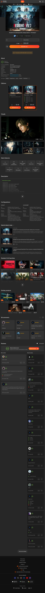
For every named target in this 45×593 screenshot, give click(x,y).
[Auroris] (29, 540)
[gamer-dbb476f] (3, 384)
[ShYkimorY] (29, 421)
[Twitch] (30, 578)
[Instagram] (21, 578)
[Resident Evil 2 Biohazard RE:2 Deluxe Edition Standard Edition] (15, 96)
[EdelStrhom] (29, 513)
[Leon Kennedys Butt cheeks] (3, 322)
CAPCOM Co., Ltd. (13, 69)
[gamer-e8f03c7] (32, 333)
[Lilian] (3, 333)
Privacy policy (22, 560)
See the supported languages (15, 65)
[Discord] (15, 578)
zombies (7, 78)
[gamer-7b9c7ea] (29, 527)
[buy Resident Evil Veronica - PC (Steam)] (8, 264)
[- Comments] (40, 317)
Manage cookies (22, 585)
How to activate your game (14, 67)
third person (25, 78)
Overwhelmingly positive (14, 74)
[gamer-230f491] (29, 395)
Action (11, 73)
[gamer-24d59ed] (29, 460)
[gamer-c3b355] (18, 333)
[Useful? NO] (24, 363)
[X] (18, 578)
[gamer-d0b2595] (29, 407)
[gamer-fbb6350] (29, 448)
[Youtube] (27, 578)
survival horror (12, 78)
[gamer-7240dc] (29, 368)
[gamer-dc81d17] (29, 496)
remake (20, 78)
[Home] (4, 1)
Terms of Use (22, 558)
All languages (41, 343)
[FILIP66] (29, 379)
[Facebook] (24, 578)
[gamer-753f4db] (29, 432)
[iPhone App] (14, 581)
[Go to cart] (40, 1)
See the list (12, 64)
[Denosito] (29, 471)
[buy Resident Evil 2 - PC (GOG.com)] (22, 264)
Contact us (22, 564)
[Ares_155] (29, 484)
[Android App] (22, 581)
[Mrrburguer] (29, 356)
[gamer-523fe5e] (3, 356)
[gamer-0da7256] (18, 322)
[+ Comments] (43, 317)
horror (17, 78)
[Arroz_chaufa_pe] (32, 322)
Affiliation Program (22, 562)
